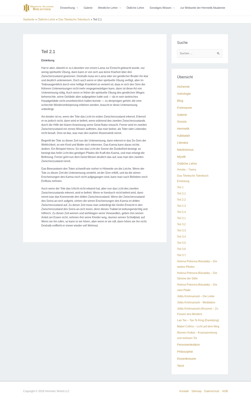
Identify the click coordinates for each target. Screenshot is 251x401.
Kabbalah (183, 135)
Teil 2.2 (181, 199)
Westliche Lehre (108, 7)
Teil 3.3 (181, 230)
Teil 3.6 (181, 249)
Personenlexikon (188, 344)
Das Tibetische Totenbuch (192, 175)
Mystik (181, 156)
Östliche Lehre (135, 7)
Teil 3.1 (181, 218)
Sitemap (196, 391)
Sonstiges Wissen (160, 7)
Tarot (180, 365)
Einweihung (67, 7)
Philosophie (185, 351)
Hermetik (183, 128)
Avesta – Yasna (186, 169)
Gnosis (182, 121)
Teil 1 (180, 187)
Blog (180, 100)
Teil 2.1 (181, 193)
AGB (225, 391)
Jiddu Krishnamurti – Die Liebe (195, 296)
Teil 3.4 (181, 236)
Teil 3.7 (181, 255)
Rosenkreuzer (186, 358)
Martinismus (185, 149)
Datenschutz (211, 391)
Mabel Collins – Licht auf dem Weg (199, 326)
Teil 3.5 (181, 242)
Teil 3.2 (181, 224)
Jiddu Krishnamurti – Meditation (196, 302)
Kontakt (184, 391)
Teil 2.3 (181, 205)
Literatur (182, 142)
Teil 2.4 (181, 212)
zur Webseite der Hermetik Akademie (202, 7)
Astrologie (184, 93)
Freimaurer (184, 107)
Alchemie (183, 86)
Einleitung (183, 181)
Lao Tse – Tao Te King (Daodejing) (198, 320)
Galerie (88, 7)
